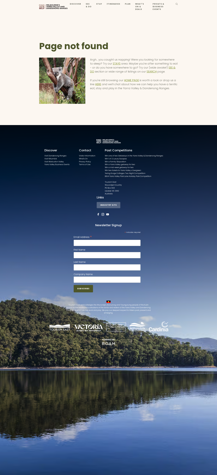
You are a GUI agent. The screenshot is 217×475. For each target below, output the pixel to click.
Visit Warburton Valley (54, 161)
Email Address (83, 237)
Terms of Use (84, 164)
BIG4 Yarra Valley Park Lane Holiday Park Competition (128, 176)
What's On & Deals (139, 6)
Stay (99, 4)
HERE (98, 84)
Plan (127, 4)
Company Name (83, 274)
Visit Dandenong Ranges (55, 155)
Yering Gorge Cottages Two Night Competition (125, 173)
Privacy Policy (85, 161)
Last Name (80, 262)
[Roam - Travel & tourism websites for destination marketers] (108, 343)
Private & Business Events (158, 6)
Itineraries (113, 4)
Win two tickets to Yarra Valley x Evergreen (123, 170)
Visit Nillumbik (50, 158)
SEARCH (152, 71)
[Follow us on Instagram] (102, 214)
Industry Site (108, 205)
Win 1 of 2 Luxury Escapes (116, 158)
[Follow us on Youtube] (107, 214)
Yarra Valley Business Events (57, 164)
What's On (83, 158)
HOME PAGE (131, 80)
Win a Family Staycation (115, 161)
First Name (79, 249)
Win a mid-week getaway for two (119, 167)
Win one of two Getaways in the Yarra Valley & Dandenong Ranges (134, 155)
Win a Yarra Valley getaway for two (120, 164)
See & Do (89, 5)
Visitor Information (87, 155)
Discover (75, 4)
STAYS (116, 63)
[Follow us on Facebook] (98, 214)
